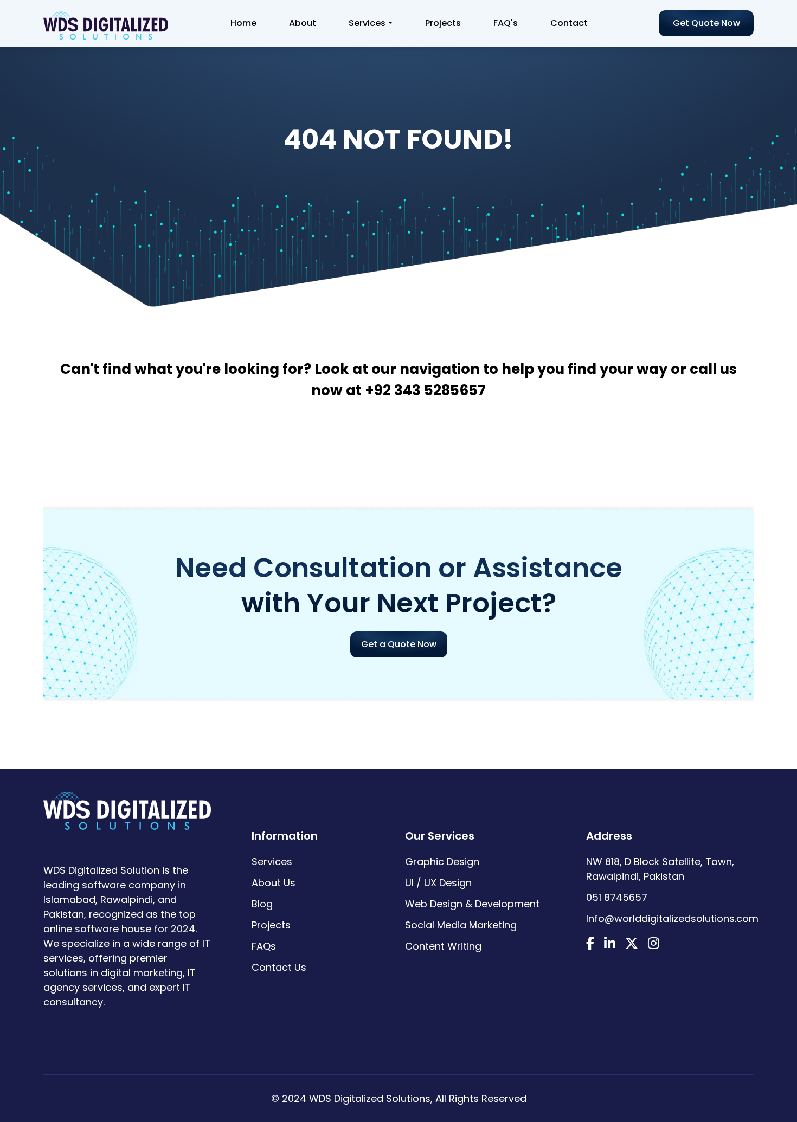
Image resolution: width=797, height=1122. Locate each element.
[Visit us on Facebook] (590, 944)
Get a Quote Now (398, 644)
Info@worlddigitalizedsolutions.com (672, 918)
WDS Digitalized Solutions (369, 1098)
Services (367, 23)
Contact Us (279, 967)
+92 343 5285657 (425, 390)
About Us (273, 882)
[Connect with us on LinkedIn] (609, 944)
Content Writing (443, 946)
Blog (262, 904)
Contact (569, 23)
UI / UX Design (438, 882)
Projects (443, 23)
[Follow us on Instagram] (653, 944)
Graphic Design (442, 861)
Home (243, 23)
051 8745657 (616, 897)
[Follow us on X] (631, 944)
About (302, 23)
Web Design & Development (472, 904)
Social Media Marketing (461, 925)
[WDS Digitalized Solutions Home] (127, 807)
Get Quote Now (706, 23)
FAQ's (505, 23)
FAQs (264, 946)
